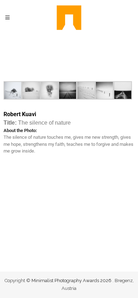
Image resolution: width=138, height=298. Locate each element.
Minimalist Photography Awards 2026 (72, 280)
